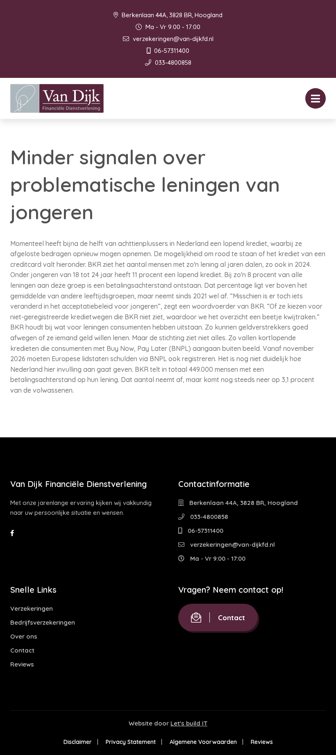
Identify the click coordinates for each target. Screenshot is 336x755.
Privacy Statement (131, 742)
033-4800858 (172, 62)
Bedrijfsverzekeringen (42, 622)
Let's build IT (188, 723)
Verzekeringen (31, 608)
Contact (22, 650)
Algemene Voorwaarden (203, 742)
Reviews (22, 664)
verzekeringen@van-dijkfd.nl (172, 39)
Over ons (23, 636)
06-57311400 (170, 51)
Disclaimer (78, 742)
